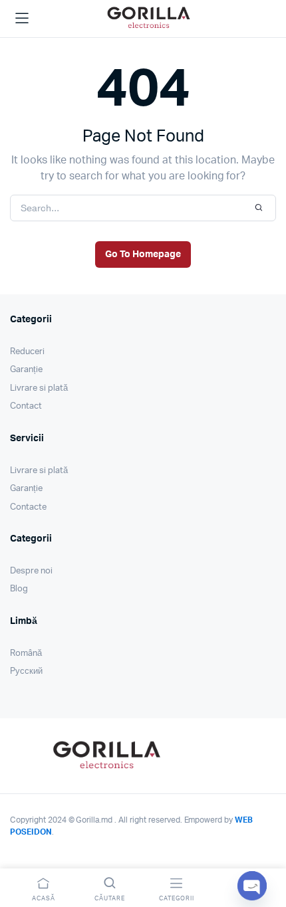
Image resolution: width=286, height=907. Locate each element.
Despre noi (31, 571)
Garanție (26, 369)
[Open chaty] (252, 885)
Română (26, 653)
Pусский (26, 671)
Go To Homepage (143, 254)
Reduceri (27, 352)
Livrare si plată (39, 388)
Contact (26, 406)
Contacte (28, 507)
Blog (19, 589)
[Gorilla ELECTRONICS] (149, 17)
